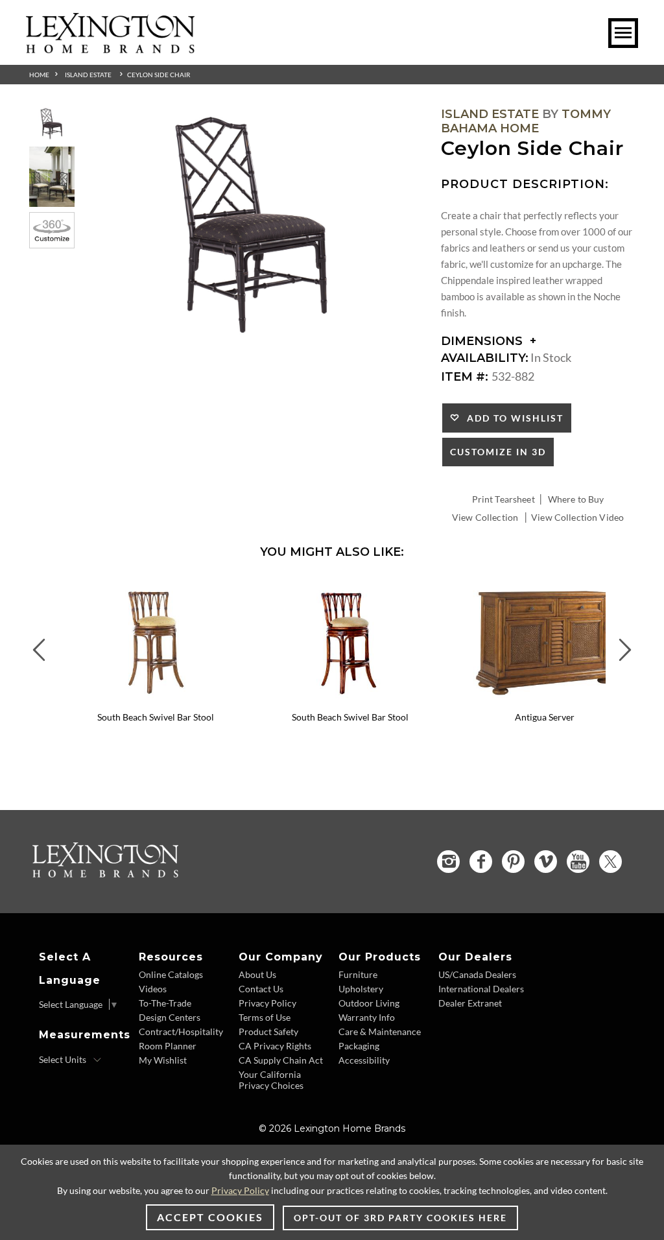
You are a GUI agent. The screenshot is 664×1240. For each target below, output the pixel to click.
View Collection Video (577, 517)
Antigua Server (545, 716)
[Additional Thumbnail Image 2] (52, 177)
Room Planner (167, 1045)
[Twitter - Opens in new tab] (610, 861)
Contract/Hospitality (181, 1031)
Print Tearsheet (503, 499)
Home (39, 74)
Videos (153, 988)
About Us (257, 974)
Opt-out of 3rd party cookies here (400, 1217)
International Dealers (481, 988)
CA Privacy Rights (275, 1045)
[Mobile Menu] (623, 33)
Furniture (357, 974)
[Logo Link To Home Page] (110, 49)
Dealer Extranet (470, 1002)
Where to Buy (576, 499)
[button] (243, 587)
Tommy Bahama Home (526, 121)
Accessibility (364, 1060)
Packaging (358, 1045)
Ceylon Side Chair (158, 74)
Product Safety (268, 1031)
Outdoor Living (368, 1002)
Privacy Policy (267, 1002)
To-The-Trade (165, 1002)
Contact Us (261, 988)
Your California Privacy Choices (271, 1080)
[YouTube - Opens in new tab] (578, 861)
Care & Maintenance (379, 1031)
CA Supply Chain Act (281, 1060)
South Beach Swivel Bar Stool (155, 716)
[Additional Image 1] (255, 229)
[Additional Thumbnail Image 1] (52, 124)
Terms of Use (264, 1017)
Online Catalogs (171, 974)
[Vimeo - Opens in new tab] (545, 861)
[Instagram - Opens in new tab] (448, 861)
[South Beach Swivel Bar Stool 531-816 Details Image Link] (155, 700)
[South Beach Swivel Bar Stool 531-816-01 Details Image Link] (350, 700)
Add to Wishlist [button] (511, 417)
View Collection (485, 517)
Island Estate (88, 74)
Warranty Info (366, 1017)
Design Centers (169, 1017)
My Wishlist (163, 1060)
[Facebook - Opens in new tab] (480, 861)
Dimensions (483, 341)
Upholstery (360, 988)
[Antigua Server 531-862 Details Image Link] (544, 700)
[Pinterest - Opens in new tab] (513, 861)
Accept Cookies (210, 1217)
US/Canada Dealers (477, 974)
